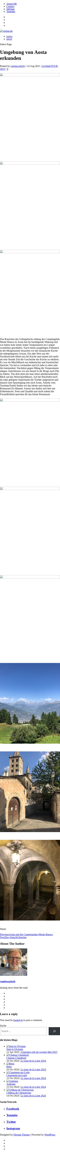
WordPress (49, 1134)
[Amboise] (12, 1081)
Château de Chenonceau (18, 1092)
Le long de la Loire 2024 (33, 1060)
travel (9, 39)
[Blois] (10, 1063)
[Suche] (54, 1031)
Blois (9, 1066)
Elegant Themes (21, 1134)
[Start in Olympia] (16, 1046)
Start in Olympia (14, 1049)
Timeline (10, 11)
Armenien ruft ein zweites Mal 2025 (39, 1052)
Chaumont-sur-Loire (16, 1075)
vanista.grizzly (18, 66)
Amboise (11, 1084)
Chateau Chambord (16, 1058)
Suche (3, 1025)
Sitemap (10, 9)
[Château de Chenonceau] (20, 1089)
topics (9, 36)
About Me (11, 3)
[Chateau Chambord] (17, 1055)
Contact (10, 6)
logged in (18, 1020)
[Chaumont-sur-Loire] (18, 1072)
